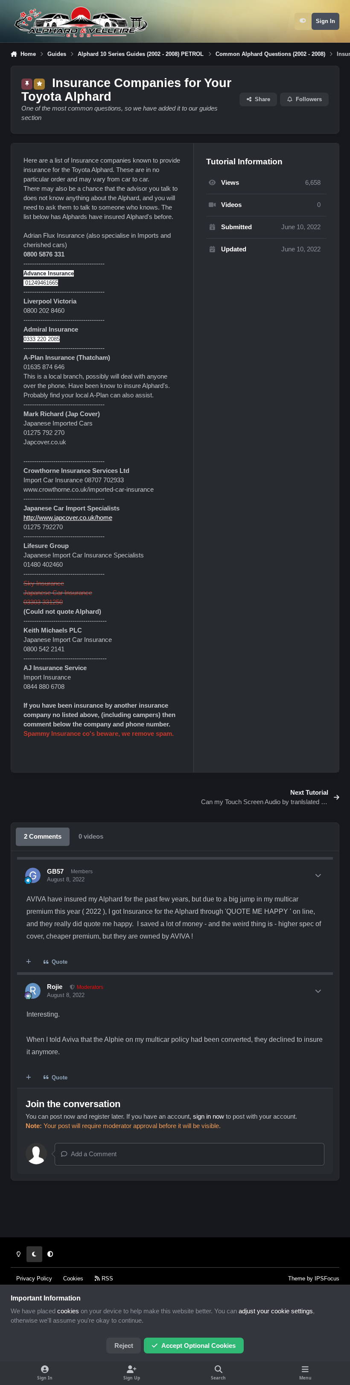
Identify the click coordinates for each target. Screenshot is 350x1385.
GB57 (55, 871)
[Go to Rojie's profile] (33, 990)
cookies (68, 1311)
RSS (106, 1278)
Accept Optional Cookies (198, 1345)
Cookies (73, 1278)
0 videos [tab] (91, 836)
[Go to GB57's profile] (33, 875)
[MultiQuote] (28, 962)
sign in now (208, 1116)
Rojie (54, 986)
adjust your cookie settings (276, 1311)
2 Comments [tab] (42, 836)
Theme (296, 1278)
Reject (123, 1345)
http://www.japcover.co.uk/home (67, 517)
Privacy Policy (34, 1278)
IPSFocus (327, 1278)
